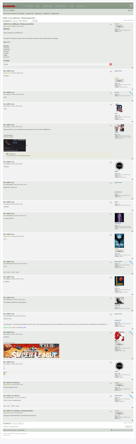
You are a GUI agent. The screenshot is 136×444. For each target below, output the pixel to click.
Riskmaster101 (118, 261)
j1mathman (117, 305)
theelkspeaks (118, 223)
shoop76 (117, 23)
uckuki (116, 371)
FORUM (131, 4)
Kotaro (116, 132)
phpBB (10, 433)
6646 (119, 322)
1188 (119, 253)
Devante (117, 248)
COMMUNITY (81, 6)
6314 (119, 83)
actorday (117, 92)
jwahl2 (116, 201)
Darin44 (116, 78)
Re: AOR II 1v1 (9, 71)
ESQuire (117, 286)
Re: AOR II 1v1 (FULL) (12, 382)
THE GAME (29, 6)
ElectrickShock (118, 192)
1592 (119, 115)
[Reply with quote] (111, 24)
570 (119, 263)
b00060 (116, 171)
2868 (119, 373)
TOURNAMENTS (61, 6)
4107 (119, 173)
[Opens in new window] (15, 145)
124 (119, 204)
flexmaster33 (118, 320)
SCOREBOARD (47, 6)
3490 (119, 134)
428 (119, 307)
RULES (131, 7)
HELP (131, 5)
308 (119, 288)
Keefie (116, 341)
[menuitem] (13, 10)
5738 (119, 29)
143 (119, 225)
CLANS (71, 6)
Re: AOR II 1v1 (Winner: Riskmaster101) (18, 411)
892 (119, 94)
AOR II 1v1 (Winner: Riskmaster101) (19, 18)
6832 (119, 346)
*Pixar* (116, 113)
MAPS (37, 6)
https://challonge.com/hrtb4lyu (12, 32)
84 (118, 194)
